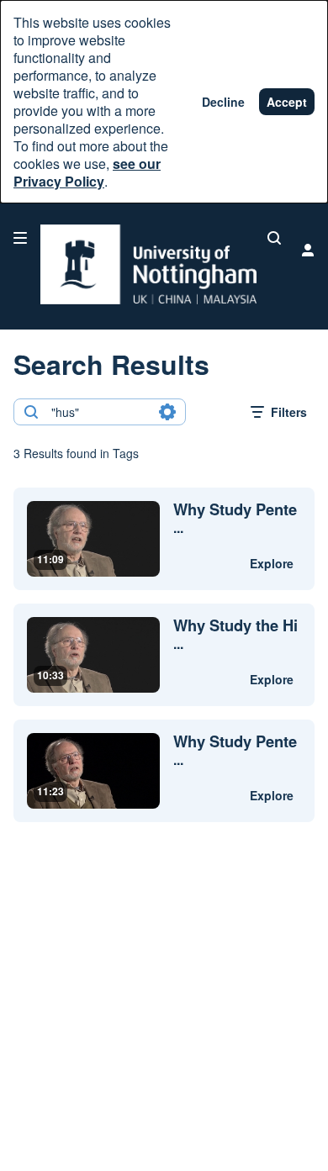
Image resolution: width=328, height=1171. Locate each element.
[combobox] (99, 412)
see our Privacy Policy (87, 172)
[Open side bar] (20, 237)
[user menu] (307, 249)
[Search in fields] (167, 411)
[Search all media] (274, 237)
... (235, 518)
